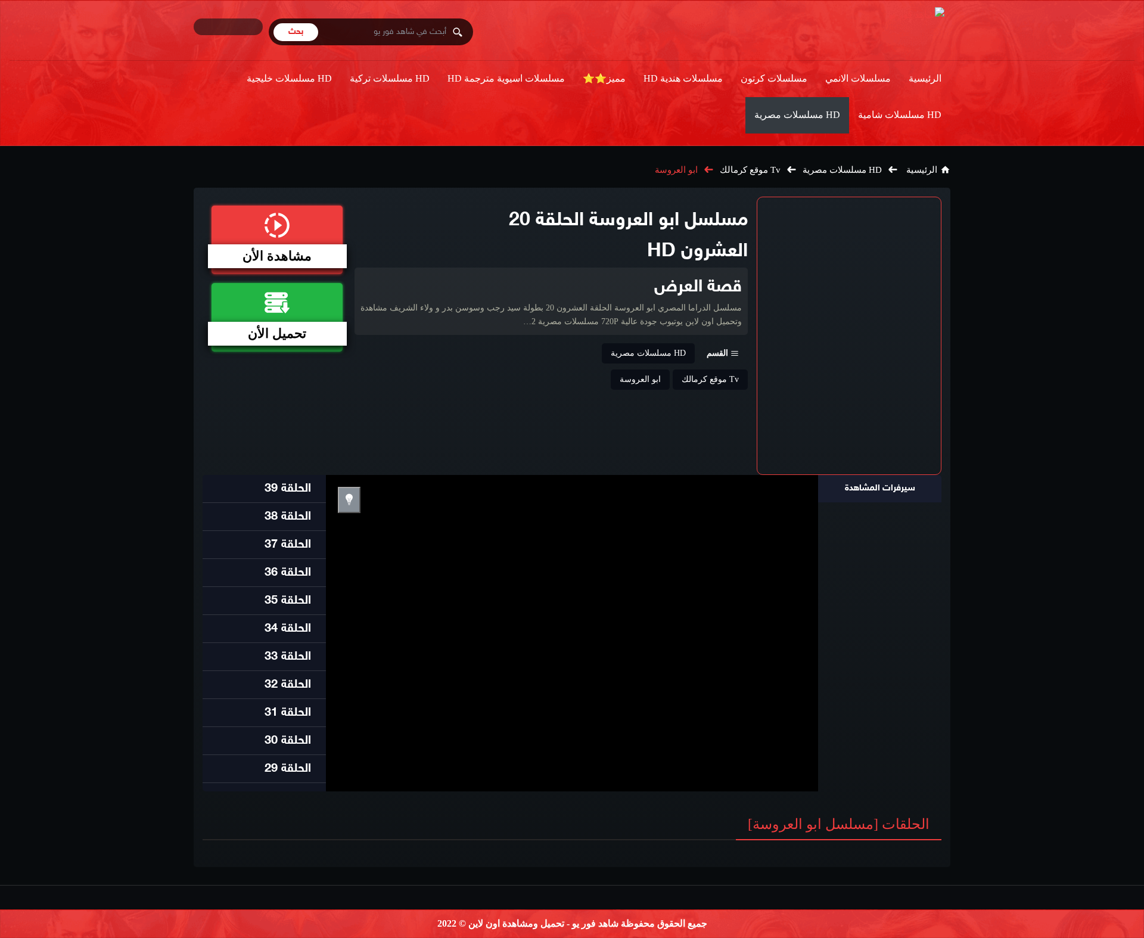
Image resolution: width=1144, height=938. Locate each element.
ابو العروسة (676, 170)
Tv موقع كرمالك (750, 170)
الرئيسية (925, 78)
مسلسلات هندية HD (683, 78)
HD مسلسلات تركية (390, 78)
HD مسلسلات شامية (899, 115)
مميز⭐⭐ (604, 78)
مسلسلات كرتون (774, 78)
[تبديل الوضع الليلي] (349, 500)
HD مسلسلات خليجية (289, 78)
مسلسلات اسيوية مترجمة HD (506, 78)
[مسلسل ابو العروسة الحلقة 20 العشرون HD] (849, 336)
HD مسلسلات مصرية (797, 115)
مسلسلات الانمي (858, 78)
